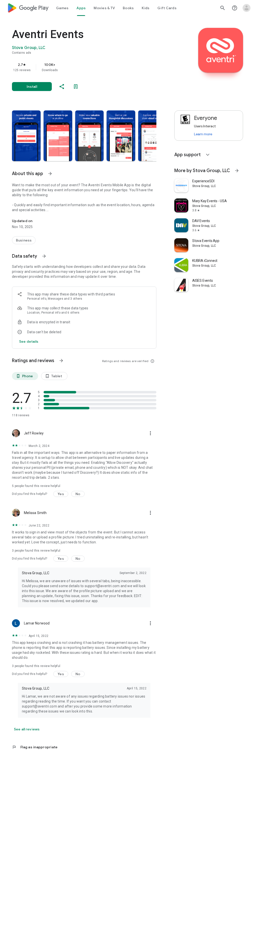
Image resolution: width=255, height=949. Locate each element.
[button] (26, 135)
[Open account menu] (247, 8)
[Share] (62, 87)
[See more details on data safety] (29, 341)
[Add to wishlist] (76, 87)
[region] (91, 67)
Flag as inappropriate (35, 747)
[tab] (62, 8)
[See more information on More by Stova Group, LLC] (237, 171)
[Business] (24, 240)
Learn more (203, 134)
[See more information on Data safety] (44, 256)
